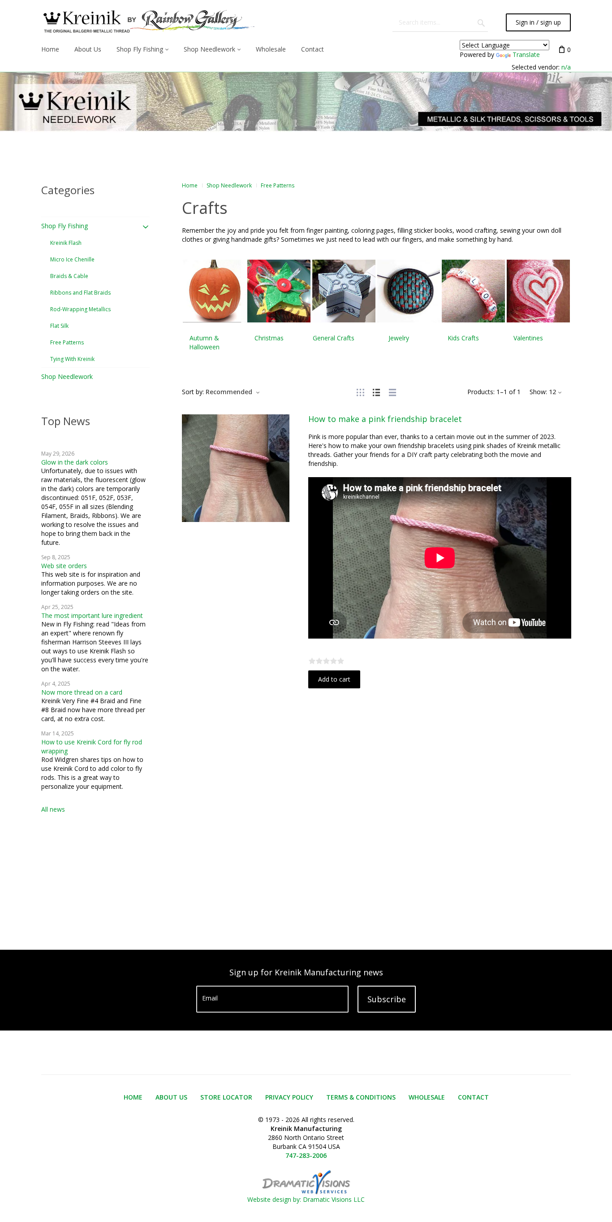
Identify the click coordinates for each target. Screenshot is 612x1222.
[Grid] (360, 391)
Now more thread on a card (81, 692)
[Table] (392, 391)
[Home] (147, 22)
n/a (566, 67)
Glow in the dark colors (74, 462)
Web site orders (64, 565)
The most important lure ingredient (92, 615)
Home (190, 185)
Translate (526, 54)
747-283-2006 (306, 1155)
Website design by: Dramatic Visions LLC (306, 1199)
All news (53, 809)
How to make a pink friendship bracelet (385, 418)
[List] (376, 391)
